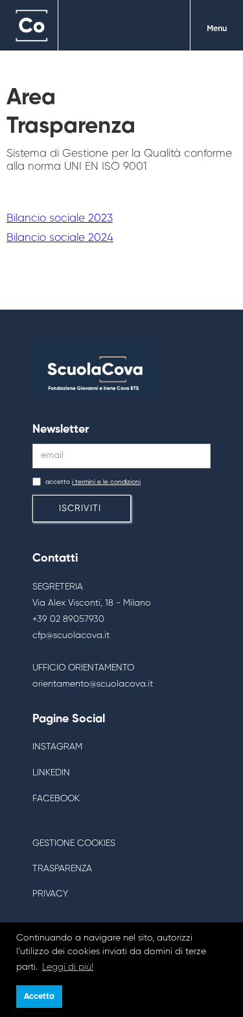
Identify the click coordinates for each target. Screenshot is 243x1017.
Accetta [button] (39, 996)
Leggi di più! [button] (67, 967)
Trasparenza (62, 868)
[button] (216, 25)
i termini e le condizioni (106, 482)
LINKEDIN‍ (51, 772)
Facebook (56, 798)
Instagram (57, 746)
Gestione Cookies (73, 843)
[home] (29, 25)
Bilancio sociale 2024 (59, 238)
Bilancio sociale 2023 (59, 218)
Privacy (50, 893)
